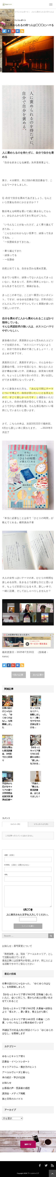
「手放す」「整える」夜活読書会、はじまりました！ (35, 790)
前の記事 (18, 675)
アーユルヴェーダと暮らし (16, 1072)
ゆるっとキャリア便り (13, 1056)
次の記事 (37, 675)
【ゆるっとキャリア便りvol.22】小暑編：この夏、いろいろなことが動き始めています (26, 1021)
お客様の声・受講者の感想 (16, 1088)
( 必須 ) (9, 855)
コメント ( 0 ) (15, 824)
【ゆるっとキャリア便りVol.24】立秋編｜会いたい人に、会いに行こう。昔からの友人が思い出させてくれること (27, 997)
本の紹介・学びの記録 (13, 1077)
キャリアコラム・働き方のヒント (19, 1067)
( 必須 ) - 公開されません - (17, 865)
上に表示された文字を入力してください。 (28, 914)
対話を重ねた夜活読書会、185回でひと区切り (7, 753)
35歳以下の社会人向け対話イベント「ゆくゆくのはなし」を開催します (27, 1032)
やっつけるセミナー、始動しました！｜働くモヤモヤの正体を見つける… (35, 717)
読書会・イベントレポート (15, 20)
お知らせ (6, 1083)
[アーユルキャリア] (7, 4)
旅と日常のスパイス (12, 1099)
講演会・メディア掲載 (13, 1093)
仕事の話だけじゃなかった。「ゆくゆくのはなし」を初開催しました (7, 717)
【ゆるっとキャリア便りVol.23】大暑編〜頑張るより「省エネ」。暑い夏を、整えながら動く (27, 1010)
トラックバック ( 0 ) (41, 824)
